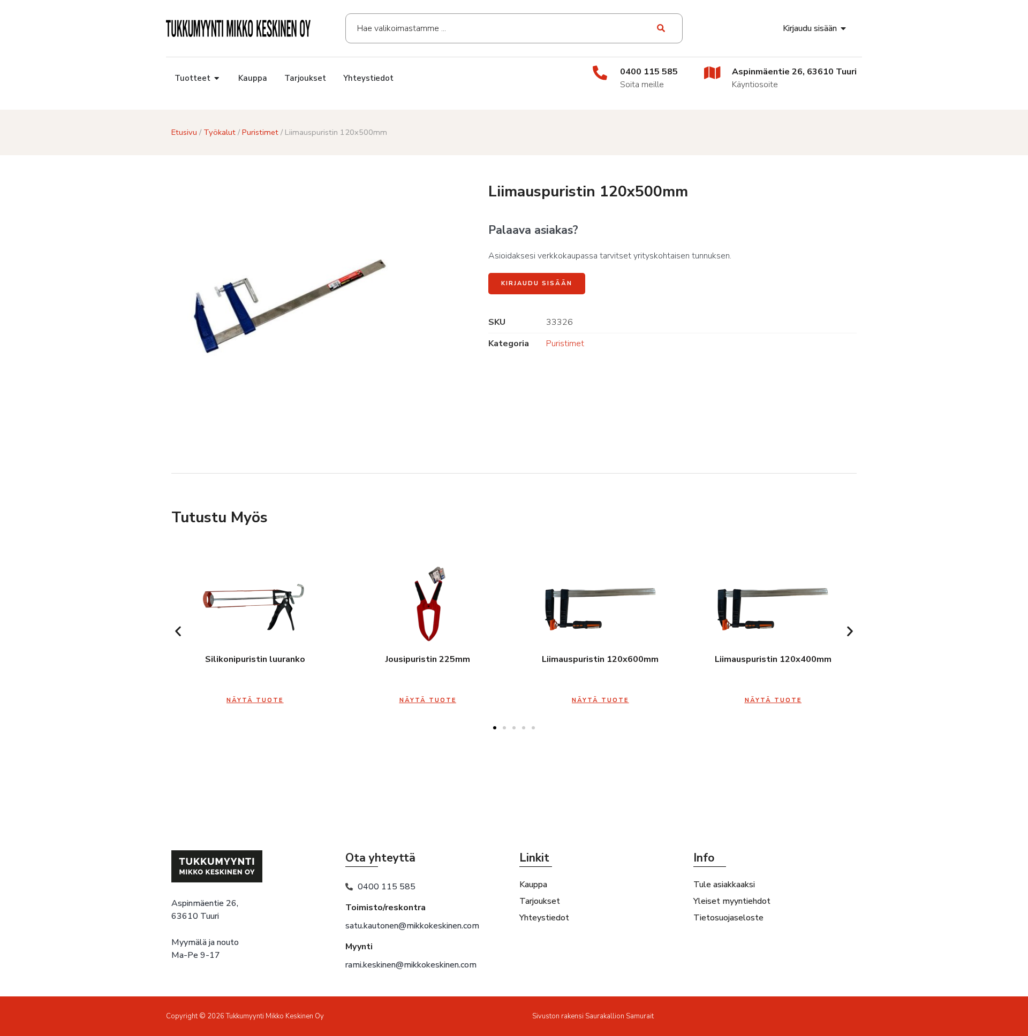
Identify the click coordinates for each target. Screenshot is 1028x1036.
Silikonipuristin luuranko (255, 659)
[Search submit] (661, 28)
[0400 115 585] (600, 72)
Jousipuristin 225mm (428, 659)
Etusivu (184, 132)
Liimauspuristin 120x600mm (600, 659)
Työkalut (219, 132)
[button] (178, 631)
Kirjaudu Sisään (536, 283)
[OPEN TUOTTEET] (217, 78)
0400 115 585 (649, 72)
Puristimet (260, 132)
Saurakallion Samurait (619, 1016)
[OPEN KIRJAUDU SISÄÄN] (844, 28)
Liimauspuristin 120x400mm (773, 659)
